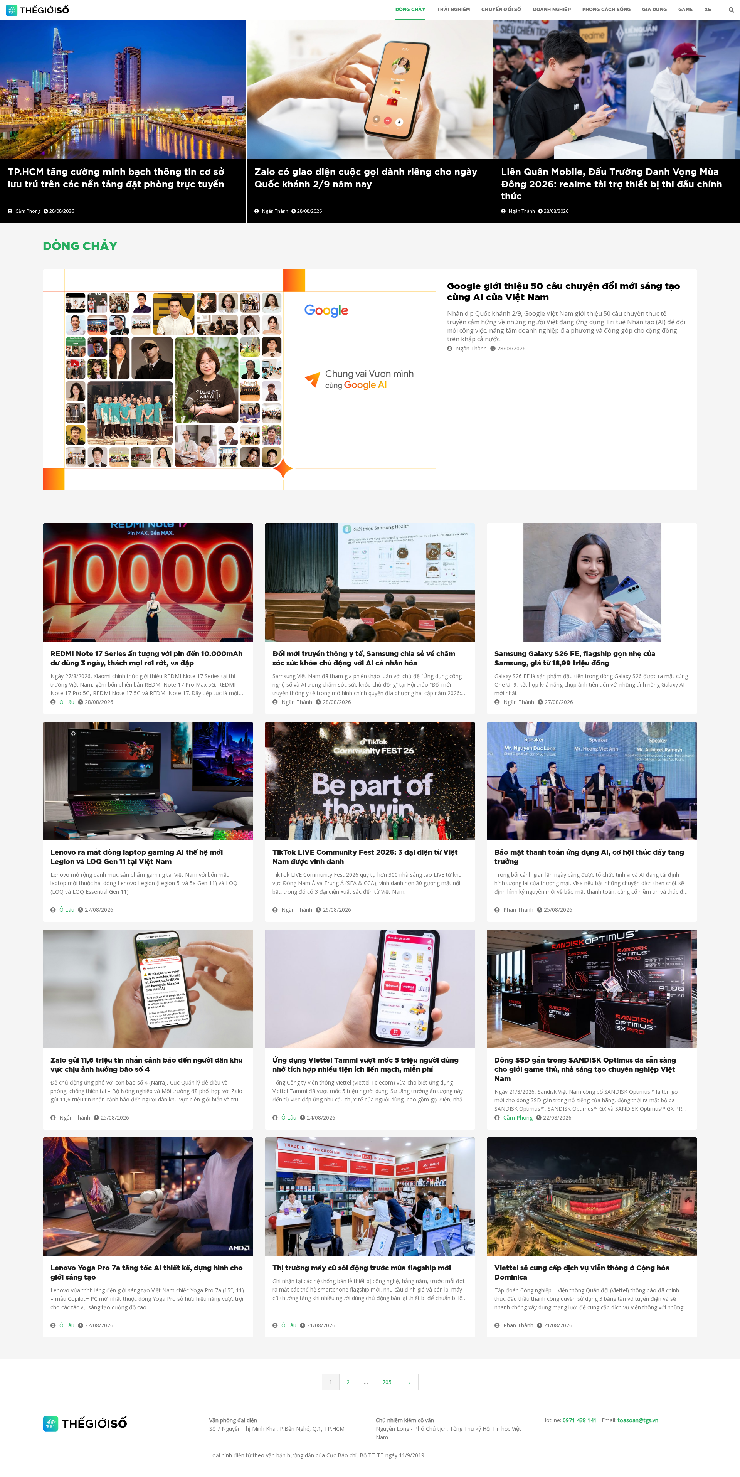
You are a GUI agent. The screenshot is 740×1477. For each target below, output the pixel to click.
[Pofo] (38, 10)
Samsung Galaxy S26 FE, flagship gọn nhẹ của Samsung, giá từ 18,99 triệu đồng (575, 659)
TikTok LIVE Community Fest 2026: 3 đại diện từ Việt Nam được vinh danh (365, 857)
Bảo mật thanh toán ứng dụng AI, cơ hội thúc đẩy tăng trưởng (589, 857)
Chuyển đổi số (501, 9)
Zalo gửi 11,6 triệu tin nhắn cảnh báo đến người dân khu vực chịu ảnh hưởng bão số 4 (146, 1065)
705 (387, 1382)
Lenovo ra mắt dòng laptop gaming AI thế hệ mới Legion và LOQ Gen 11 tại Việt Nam (136, 857)
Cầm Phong (27, 211)
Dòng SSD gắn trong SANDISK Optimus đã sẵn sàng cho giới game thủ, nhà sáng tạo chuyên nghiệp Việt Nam (585, 1070)
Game (685, 9)
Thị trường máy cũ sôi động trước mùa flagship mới (361, 1268)
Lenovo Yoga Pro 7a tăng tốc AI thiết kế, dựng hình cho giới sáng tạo (146, 1273)
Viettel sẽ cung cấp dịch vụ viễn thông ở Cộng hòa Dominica (582, 1273)
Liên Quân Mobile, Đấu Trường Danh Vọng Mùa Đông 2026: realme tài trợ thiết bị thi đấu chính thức (611, 184)
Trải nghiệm (453, 9)
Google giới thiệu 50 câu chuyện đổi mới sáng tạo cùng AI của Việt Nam (563, 292)
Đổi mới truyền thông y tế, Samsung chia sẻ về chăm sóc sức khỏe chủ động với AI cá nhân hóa (363, 659)
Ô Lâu (66, 702)
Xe (708, 9)
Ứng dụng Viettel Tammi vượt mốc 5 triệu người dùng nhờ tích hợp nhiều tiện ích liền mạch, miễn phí (365, 1065)
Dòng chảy (410, 9)
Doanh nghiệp (552, 9)
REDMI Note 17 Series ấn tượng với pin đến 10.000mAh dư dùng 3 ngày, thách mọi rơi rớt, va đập (146, 659)
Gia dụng (654, 9)
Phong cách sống (606, 9)
